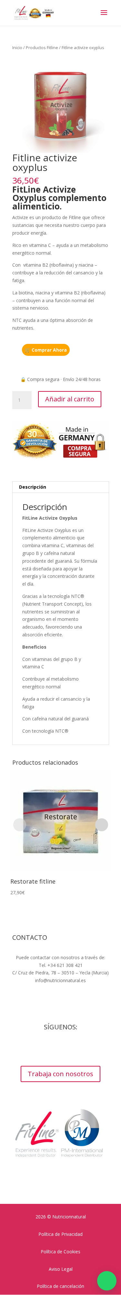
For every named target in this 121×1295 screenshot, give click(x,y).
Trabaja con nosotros (60, 1073)
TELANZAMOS (79, 1010)
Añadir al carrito (69, 399)
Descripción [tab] (32, 487)
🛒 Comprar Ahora (46, 350)
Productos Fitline (42, 47)
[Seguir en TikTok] (80, 1048)
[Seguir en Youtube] (67, 1048)
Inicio (17, 47)
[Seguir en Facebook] (41, 1048)
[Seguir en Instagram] (54, 1048)
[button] (106, 1280)
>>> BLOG (60, 993)
